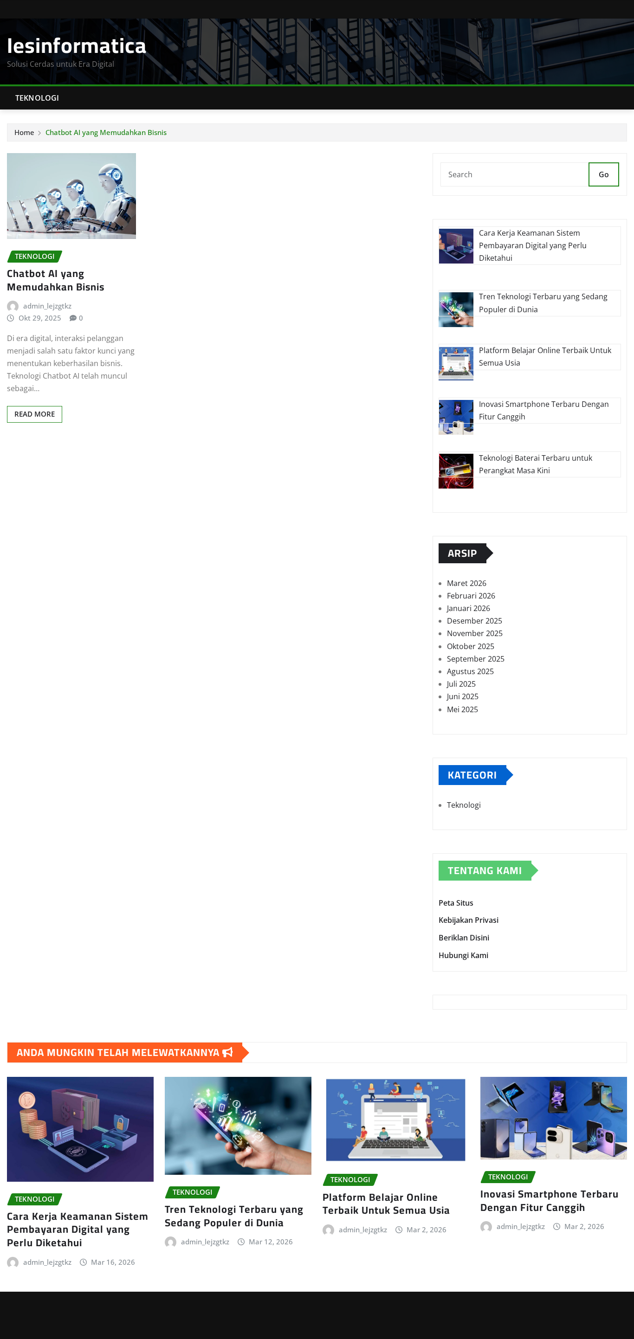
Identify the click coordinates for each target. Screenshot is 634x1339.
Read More (34, 413)
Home (24, 132)
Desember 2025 (474, 621)
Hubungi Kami (463, 955)
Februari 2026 (471, 596)
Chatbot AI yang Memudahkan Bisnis (106, 132)
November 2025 (475, 633)
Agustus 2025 (470, 671)
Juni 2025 (463, 696)
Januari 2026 (468, 608)
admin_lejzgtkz (47, 305)
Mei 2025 (462, 709)
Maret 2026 (466, 583)
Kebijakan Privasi (468, 920)
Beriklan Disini (464, 938)
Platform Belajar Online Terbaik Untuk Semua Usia (386, 1203)
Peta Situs (456, 903)
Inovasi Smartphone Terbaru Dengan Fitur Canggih (549, 1200)
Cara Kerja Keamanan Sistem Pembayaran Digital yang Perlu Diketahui (78, 1229)
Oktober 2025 (470, 646)
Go (604, 174)
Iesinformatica (77, 45)
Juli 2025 (461, 684)
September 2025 (476, 659)
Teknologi (37, 98)
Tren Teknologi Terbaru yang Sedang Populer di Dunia (234, 1215)
